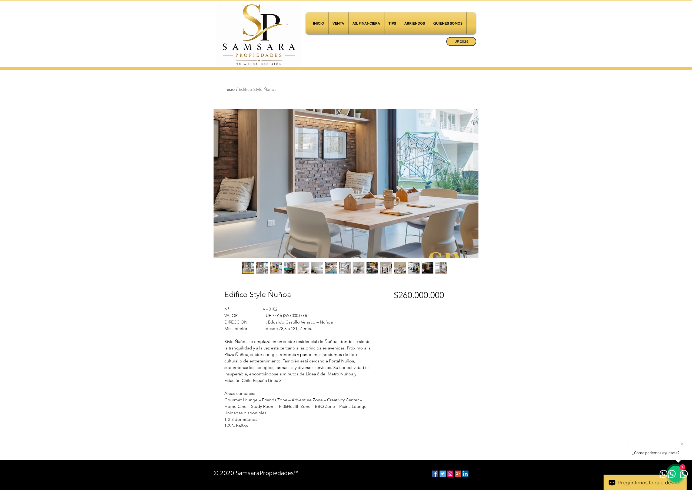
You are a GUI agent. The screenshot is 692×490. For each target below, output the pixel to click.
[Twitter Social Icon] (443, 474)
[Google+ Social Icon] (458, 474)
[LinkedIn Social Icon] (465, 474)
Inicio (229, 89)
